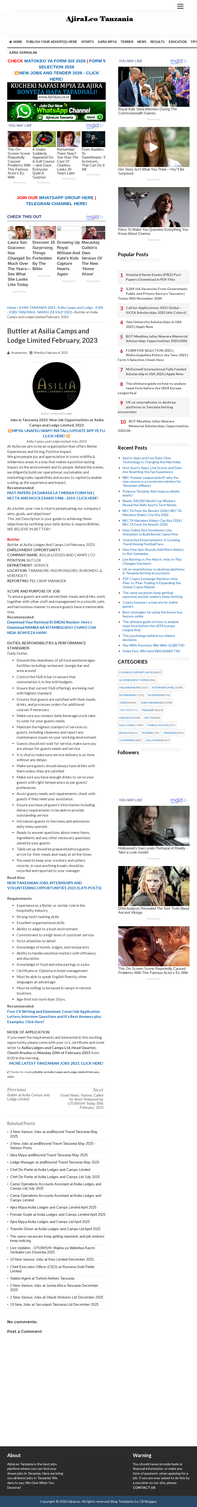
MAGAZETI (149, 710)
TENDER (127, 42)
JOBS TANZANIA (22, 312)
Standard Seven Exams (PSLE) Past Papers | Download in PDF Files (153, 277)
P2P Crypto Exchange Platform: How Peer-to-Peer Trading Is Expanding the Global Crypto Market (152, 583)
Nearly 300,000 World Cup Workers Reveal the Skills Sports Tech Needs (150, 503)
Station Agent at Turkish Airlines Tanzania (42, 1278)
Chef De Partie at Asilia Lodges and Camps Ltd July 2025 (55, 1177)
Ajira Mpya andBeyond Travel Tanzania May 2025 (49, 1155)
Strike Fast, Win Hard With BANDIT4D (151, 651)
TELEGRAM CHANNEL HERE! (56, 203)
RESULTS (157, 42)
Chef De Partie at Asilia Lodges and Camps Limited (50, 1170)
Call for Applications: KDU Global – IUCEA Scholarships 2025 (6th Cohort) (156, 310)
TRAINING (170, 733)
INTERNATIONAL (163, 687)
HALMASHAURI (129, 687)
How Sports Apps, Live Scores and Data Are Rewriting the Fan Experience (152, 470)
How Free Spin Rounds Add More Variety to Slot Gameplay (153, 551)
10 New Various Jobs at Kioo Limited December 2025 (52, 1259)
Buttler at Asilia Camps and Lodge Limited (28, 1097)
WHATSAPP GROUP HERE (66, 197)
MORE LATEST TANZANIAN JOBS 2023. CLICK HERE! (56, 1063)
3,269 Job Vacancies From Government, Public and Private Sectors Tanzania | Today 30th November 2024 (153, 293)
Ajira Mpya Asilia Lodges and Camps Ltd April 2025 (50, 1222)
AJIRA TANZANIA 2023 (37, 307)
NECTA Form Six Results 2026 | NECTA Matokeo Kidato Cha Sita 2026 (152, 513)
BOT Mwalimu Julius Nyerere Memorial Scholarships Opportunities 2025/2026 (157, 338)
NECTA (149, 717)
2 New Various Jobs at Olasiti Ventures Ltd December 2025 (56, 1297)
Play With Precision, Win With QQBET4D (154, 645)
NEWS (142, 42)
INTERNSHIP (127, 695)
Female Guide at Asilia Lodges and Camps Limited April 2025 (57, 1214)
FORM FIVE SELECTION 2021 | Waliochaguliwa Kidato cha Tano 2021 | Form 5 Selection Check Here (153, 355)
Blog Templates (122, 1501)
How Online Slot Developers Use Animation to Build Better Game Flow (150, 532)
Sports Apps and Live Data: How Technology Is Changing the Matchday (152, 460)
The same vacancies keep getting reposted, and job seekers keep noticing (153, 595)
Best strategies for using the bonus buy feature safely (152, 614)
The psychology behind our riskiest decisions (149, 638)
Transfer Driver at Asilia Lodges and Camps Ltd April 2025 (55, 1229)
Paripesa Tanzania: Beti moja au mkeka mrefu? (151, 493)
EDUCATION (178, 42)
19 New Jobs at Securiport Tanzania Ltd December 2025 (54, 1304)
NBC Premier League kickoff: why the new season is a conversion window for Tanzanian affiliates (152, 481)
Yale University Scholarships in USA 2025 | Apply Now (154, 324)
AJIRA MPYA (107, 42)
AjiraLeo (74, 1501)
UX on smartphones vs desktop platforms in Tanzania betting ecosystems (147, 407)
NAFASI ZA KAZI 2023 (54, 312)
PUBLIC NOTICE (158, 725)
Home (17, 42)
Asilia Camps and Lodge (75, 307)
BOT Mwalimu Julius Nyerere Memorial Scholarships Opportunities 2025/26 (153, 426)
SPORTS (87, 42)
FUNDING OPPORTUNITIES (137, 672)
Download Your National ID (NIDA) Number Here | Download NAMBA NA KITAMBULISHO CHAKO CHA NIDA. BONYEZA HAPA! (51, 627)
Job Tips (125, 710)
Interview (155, 695)
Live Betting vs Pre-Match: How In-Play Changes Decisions (152, 561)
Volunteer (154, 740)
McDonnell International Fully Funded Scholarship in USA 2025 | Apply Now (156, 371)
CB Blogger (147, 1501)
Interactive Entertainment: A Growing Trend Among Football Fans (151, 542)
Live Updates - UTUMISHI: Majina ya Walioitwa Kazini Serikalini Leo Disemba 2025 (52, 1250)
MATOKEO (126, 717)
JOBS (99, 307)
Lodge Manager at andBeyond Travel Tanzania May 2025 (54, 1162)
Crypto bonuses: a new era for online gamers (150, 604)
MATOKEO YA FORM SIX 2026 (55, 61)
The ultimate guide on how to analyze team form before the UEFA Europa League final (152, 388)
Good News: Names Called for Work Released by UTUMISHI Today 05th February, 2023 (81, 1101)
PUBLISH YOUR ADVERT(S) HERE (51, 42)
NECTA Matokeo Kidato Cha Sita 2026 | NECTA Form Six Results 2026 (152, 522)
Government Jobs (133, 680)
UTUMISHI (126, 740)
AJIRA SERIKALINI (23, 52)
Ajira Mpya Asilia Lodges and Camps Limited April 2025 (53, 1207)
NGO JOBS (126, 725)
